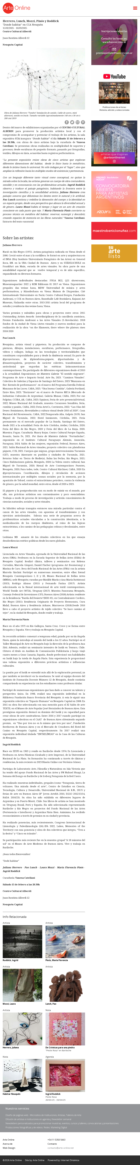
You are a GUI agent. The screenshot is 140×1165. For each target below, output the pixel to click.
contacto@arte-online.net (61, 1147)
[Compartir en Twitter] (72, 122)
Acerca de (7, 1143)
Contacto (52, 1143)
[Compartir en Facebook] (67, 122)
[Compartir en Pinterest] (83, 122)
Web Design (9, 1147)
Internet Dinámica (70, 1160)
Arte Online (8, 1139)
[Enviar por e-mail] (78, 122)
